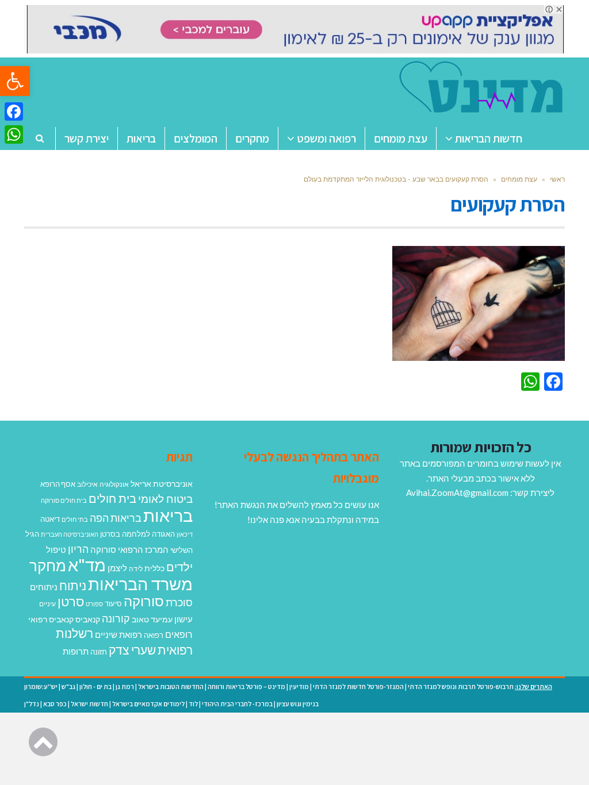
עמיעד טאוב (152, 619)
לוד (193, 703)
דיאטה (50, 519)
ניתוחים (44, 587)
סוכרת (179, 603)
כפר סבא (55, 703)
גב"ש (68, 686)
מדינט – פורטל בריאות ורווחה (246, 686)
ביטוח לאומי (165, 498)
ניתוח (72, 585)
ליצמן (117, 568)
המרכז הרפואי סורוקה (129, 549)
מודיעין (299, 686)
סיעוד (113, 603)
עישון (183, 619)
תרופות (76, 651)
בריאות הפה (115, 518)
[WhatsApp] (13, 134)
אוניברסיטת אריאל (162, 483)
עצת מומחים (519, 179)
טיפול (56, 549)
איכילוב (87, 484)
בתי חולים (75, 519)
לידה (136, 568)
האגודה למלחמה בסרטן (137, 533)
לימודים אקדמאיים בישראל (148, 703)
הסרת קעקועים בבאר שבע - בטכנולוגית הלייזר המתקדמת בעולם (395, 179)
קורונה (116, 618)
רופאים (179, 634)
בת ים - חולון (95, 686)
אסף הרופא (57, 484)
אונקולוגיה (114, 484)
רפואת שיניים (118, 634)
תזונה (98, 651)
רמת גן (125, 686)
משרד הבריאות (140, 584)
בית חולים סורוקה (64, 500)
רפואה (153, 635)
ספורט (94, 603)
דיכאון (185, 534)
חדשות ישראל (89, 703)
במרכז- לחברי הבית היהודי (237, 703)
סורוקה (144, 601)
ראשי (557, 179)
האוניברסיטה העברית (69, 534)
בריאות (168, 515)
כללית (154, 568)
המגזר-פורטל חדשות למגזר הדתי (358, 686)
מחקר (47, 565)
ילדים (179, 567)
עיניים (47, 603)
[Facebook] (13, 111)
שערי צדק (132, 650)
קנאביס (87, 619)
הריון (78, 549)
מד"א (87, 565)
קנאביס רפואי (51, 619)
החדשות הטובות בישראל (171, 686)
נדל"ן (31, 703)
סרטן (71, 601)
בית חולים (112, 498)
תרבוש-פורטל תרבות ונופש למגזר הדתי (461, 686)
